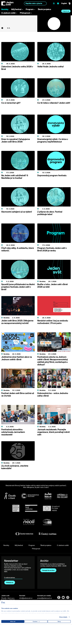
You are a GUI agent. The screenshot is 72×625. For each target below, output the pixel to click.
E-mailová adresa (10, 575)
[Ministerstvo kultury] (30, 495)
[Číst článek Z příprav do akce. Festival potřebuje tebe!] (54, 197)
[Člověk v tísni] (10, 496)
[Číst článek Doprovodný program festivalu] (54, 161)
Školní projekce (44, 9)
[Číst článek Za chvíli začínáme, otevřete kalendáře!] (18, 451)
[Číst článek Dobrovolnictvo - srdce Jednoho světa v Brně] (54, 379)
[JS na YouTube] (64, 597)
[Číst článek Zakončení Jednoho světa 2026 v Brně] (18, 52)
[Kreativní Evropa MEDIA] (51, 508)
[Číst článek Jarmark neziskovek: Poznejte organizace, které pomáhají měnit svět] (54, 415)
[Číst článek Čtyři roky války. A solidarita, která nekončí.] (18, 233)
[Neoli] (29, 522)
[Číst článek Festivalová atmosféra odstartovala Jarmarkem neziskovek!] (18, 415)
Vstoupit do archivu (48, 570)
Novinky (4, 9)
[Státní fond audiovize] (31, 508)
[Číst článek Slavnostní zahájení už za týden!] (18, 197)
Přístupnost (25, 13)
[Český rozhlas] (47, 534)
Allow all (12, 621)
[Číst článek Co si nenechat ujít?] (18, 88)
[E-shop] (54, 3)
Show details (63, 617)
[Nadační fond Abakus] (48, 496)
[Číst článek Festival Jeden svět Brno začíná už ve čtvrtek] (18, 379)
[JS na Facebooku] (59, 597)
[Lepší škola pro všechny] (62, 496)
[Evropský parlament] (47, 522)
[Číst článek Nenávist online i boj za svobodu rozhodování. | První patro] (54, 306)
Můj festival (16, 9)
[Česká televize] (24, 534)
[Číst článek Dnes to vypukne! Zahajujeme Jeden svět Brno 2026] (18, 125)
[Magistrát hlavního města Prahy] (16, 508)
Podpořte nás (66, 11)
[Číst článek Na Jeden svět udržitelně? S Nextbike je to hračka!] (18, 161)
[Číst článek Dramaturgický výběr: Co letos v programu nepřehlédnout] (54, 125)
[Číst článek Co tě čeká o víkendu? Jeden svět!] (54, 88)
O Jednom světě (8, 13)
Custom (35, 621)
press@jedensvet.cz (44, 598)
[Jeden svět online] (58, 3)
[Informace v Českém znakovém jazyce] (70, 3)
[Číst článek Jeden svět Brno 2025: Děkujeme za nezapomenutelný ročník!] (18, 306)
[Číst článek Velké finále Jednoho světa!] (54, 52)
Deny (59, 621)
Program (30, 9)
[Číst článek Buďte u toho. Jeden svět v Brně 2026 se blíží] (54, 270)
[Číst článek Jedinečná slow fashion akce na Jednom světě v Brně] (18, 342)
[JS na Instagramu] (68, 597)
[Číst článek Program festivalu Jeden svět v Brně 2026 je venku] (54, 233)
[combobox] (35, 3)
